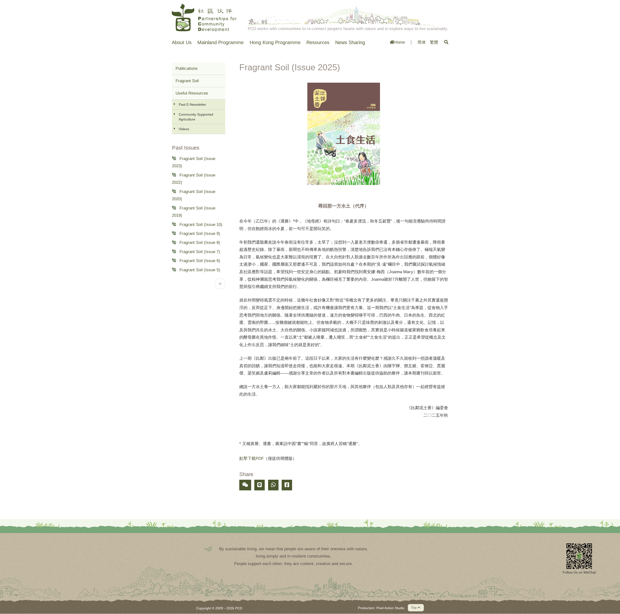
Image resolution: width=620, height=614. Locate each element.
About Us (182, 42)
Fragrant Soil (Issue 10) (200, 224)
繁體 (434, 42)
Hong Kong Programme (275, 42)
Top (414, 607)
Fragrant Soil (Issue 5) (199, 270)
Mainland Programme (220, 42)
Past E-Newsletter (192, 104)
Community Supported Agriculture (196, 116)
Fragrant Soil (187, 81)
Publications (187, 68)
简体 (422, 42)
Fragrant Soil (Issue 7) (199, 251)
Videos (184, 129)
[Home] (204, 17)
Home (399, 42)
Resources (317, 42)
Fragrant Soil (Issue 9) (199, 233)
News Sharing (350, 42)
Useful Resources (192, 93)
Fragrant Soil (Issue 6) (199, 260)
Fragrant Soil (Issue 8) (199, 242)
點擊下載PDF (251, 458)
